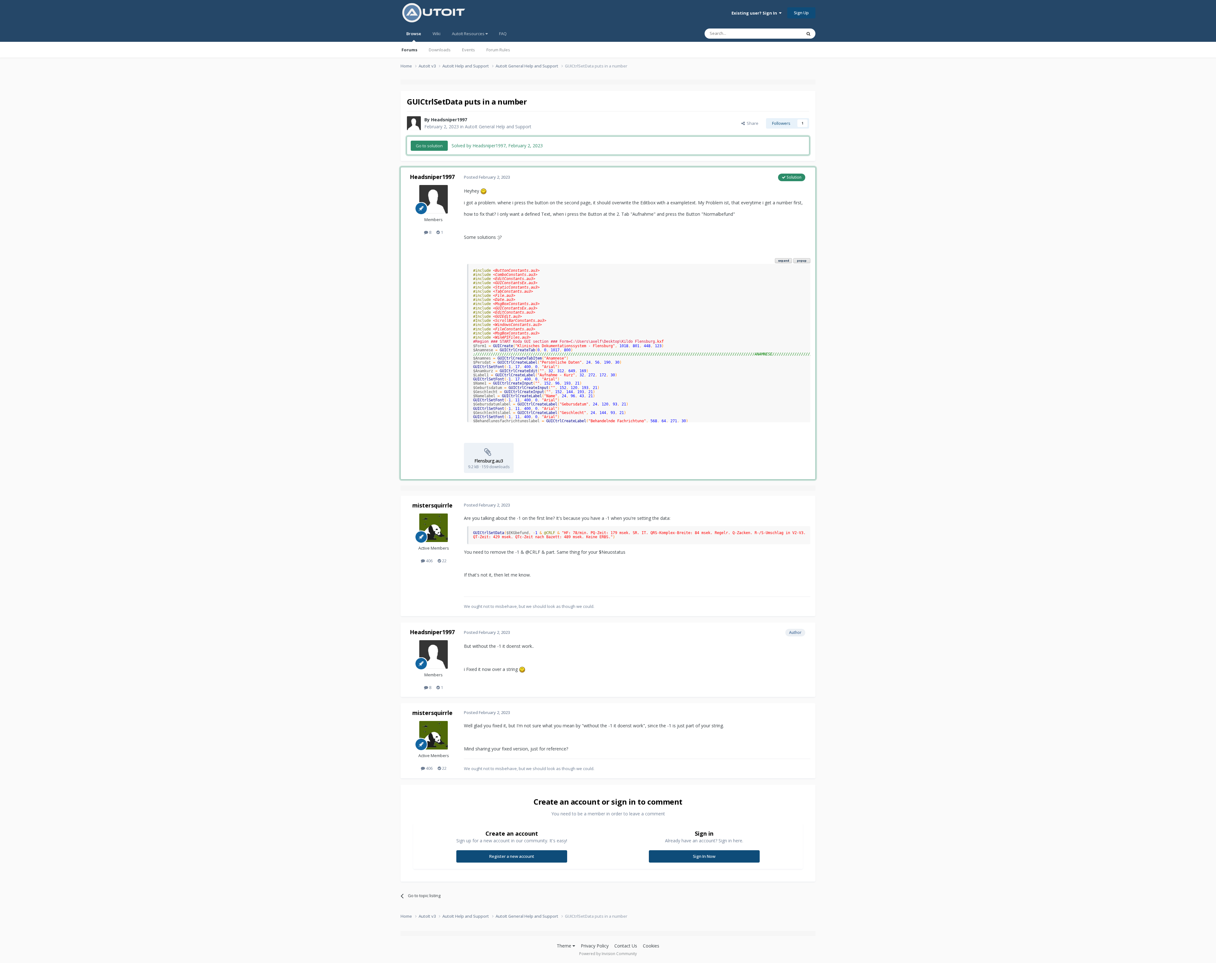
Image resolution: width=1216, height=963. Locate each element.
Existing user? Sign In (755, 13)
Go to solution (429, 146)
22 (443, 561)
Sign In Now (704, 856)
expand (783, 260)
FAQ (503, 33)
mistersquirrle (432, 505)
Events (468, 50)
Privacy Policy (595, 946)
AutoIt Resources (468, 33)
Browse (413, 33)
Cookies (651, 946)
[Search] (808, 34)
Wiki (436, 33)
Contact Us (625, 946)
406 (429, 561)
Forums (409, 50)
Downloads (440, 50)
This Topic (784, 33)
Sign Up (801, 13)
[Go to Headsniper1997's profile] (414, 123)
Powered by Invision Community (608, 953)
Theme (565, 946)
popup (802, 260)
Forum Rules (498, 50)
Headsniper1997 (449, 120)
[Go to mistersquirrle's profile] (433, 527)
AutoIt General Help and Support (498, 127)
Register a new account (511, 856)
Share (751, 123)
